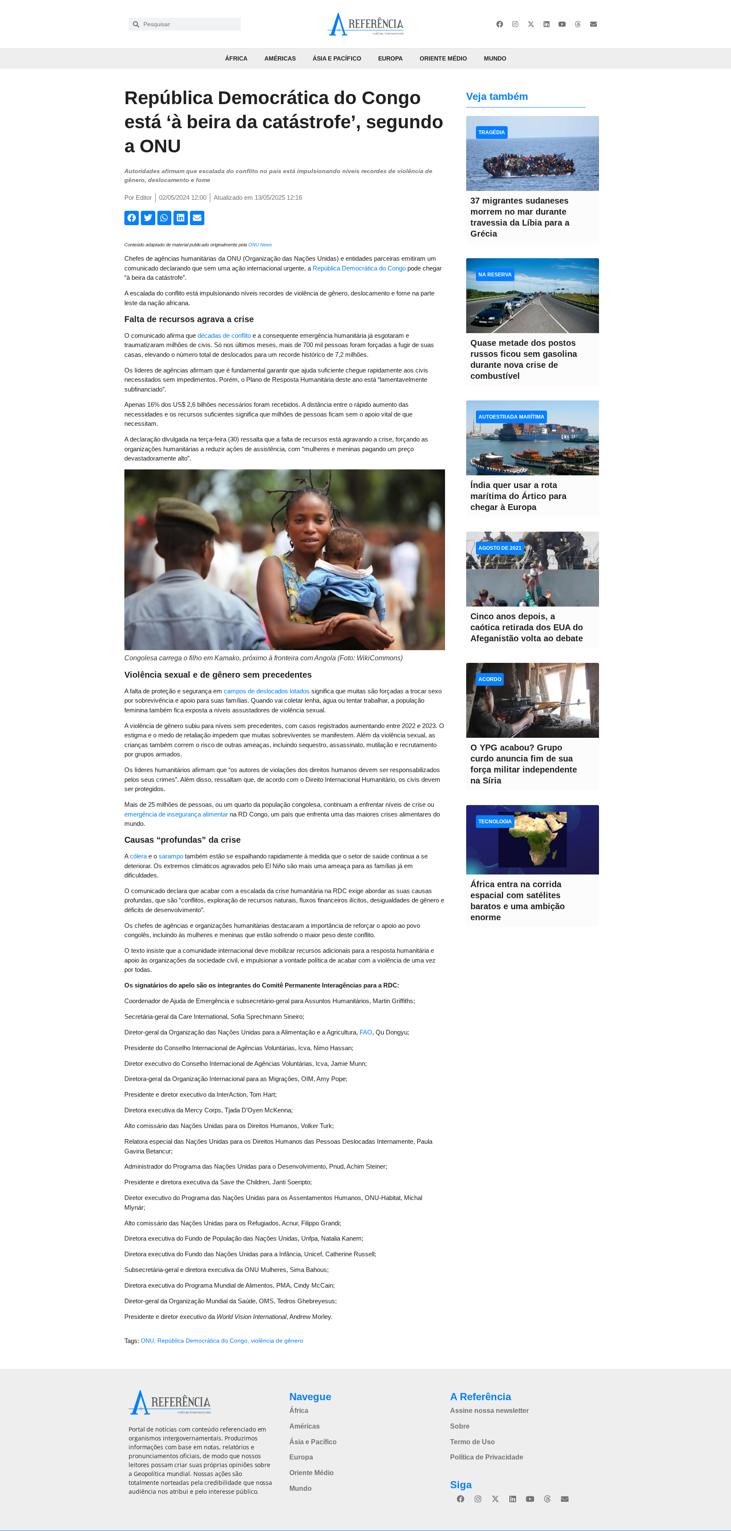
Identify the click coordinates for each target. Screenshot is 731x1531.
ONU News (260, 244)
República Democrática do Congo (359, 268)
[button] (131, 218)
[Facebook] (499, 24)
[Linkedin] (546, 24)
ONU (147, 1340)
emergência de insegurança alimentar (176, 814)
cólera (138, 856)
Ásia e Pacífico (337, 58)
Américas (280, 58)
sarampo (171, 856)
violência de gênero (277, 1340)
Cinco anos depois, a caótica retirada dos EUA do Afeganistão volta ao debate (526, 627)
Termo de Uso (472, 1441)
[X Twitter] (531, 24)
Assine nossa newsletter (489, 1410)
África (236, 58)
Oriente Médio (443, 58)
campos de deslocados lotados (267, 691)
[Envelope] (593, 24)
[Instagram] (515, 24)
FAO (366, 1032)
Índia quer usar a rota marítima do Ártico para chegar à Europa (518, 496)
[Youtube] (562, 24)
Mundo (495, 58)
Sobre (460, 1426)
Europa (390, 58)
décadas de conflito (224, 335)
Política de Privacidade (486, 1457)
